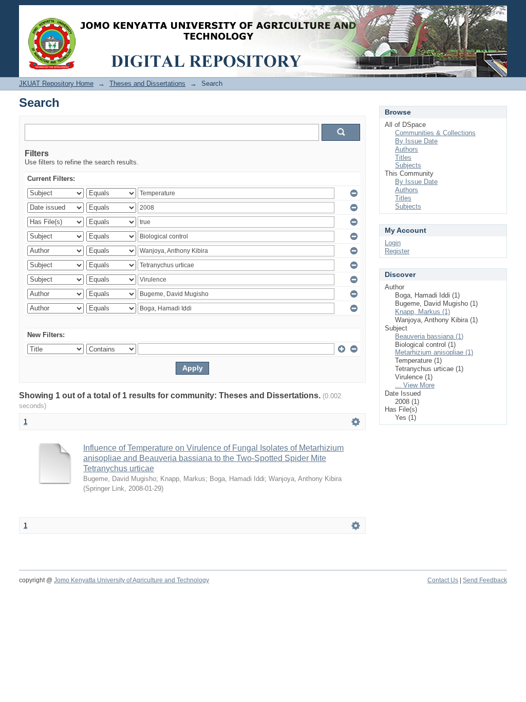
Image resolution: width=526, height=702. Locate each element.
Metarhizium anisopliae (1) (434, 352)
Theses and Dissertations (147, 83)
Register (397, 251)
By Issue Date (416, 141)
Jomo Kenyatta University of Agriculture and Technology (131, 580)
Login (499, 12)
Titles (403, 157)
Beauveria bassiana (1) (429, 336)
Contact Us (442, 580)
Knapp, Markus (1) (422, 312)
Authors (406, 149)
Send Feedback (485, 580)
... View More (415, 385)
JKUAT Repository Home (56, 83)
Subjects (408, 165)
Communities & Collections (435, 133)
